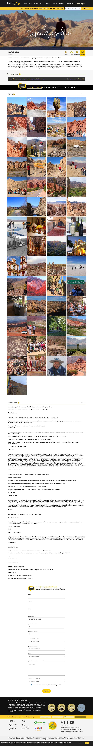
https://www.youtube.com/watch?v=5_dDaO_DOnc (46, 68)
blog (62, 8)
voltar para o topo (83, 402)
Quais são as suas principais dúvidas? (35, 660)
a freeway (11, 720)
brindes (22, 724)
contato (58, 8)
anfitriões (23, 725)
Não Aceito (81, 743)
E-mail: (29, 609)
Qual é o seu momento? (32, 646)
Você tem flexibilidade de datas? (34, 638)
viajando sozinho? (13, 724)
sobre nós (52, 8)
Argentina (10, 54)
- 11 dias (46, 78)
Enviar (80, 716)
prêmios (23, 720)
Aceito (86, 743)
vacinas (10, 723)
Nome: (29, 594)
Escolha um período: (32, 616)
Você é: (29, 653)
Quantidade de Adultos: (33, 623)
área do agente (34, 8)
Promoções (81, 4)
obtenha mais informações (61, 744)
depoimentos (12, 721)
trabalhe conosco (25, 728)
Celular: (29, 601)
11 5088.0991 (85, 8)
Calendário (70, 4)
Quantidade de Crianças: (33, 631)
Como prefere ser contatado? (34, 678)
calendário (23, 721)
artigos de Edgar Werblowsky (12, 729)
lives (22, 723)
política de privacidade (13, 727)
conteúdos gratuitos (44, 8)
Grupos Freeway (58, 4)
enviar (46, 691)
